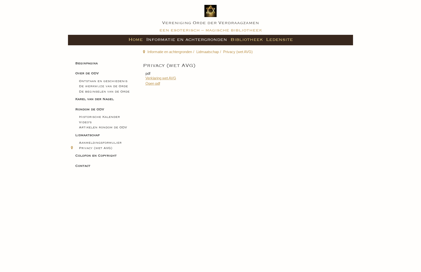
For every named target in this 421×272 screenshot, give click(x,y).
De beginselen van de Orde (104, 92)
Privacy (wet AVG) (95, 148)
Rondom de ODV (89, 109)
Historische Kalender (99, 117)
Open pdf (152, 83)
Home (135, 39)
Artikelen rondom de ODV (103, 127)
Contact (82, 166)
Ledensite (279, 39)
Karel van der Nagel (94, 99)
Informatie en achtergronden (186, 39)
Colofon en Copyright (96, 156)
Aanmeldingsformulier (100, 143)
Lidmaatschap (207, 52)
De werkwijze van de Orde (103, 86)
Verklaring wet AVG (160, 78)
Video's (85, 122)
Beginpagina (86, 63)
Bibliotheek (246, 39)
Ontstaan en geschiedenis (103, 81)
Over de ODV (87, 73)
